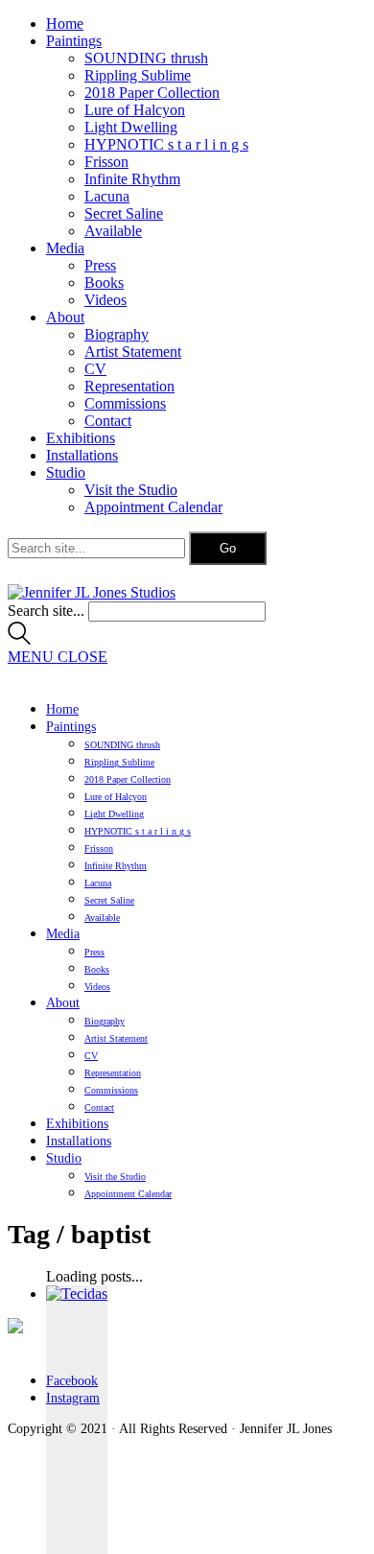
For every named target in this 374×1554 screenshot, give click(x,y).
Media (65, 248)
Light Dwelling (130, 127)
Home (64, 23)
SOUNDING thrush (146, 58)
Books (104, 282)
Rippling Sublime (137, 75)
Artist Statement (132, 351)
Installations (82, 455)
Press (100, 265)
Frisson (106, 161)
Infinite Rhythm (132, 179)
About (65, 317)
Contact (107, 420)
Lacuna (106, 196)
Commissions (125, 403)
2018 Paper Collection (152, 92)
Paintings (74, 41)
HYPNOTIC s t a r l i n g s (166, 144)
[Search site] (19, 639)
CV (95, 369)
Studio (65, 472)
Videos (105, 300)
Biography (116, 334)
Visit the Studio (130, 490)
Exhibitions (80, 438)
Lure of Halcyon (134, 110)
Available (113, 231)
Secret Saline (123, 213)
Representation (129, 386)
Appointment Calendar (153, 507)
